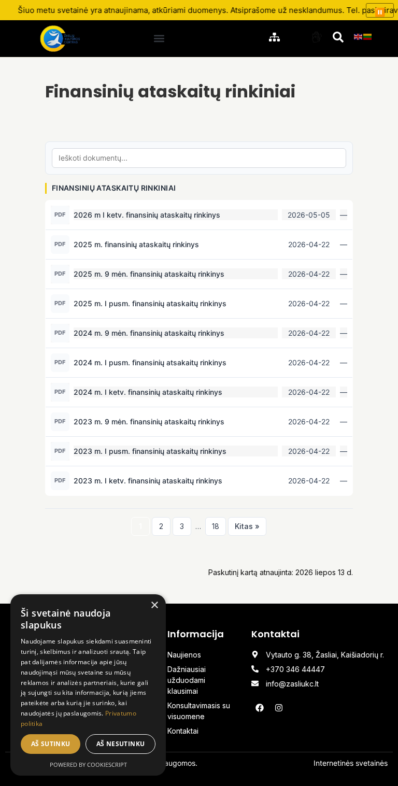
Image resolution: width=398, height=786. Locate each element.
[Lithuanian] (368, 36)
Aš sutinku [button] (50, 743)
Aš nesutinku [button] (120, 743)
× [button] (154, 605)
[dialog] (88, 685)
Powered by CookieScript (88, 764)
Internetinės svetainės (351, 763)
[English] (358, 36)
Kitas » (247, 526)
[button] (159, 38)
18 (215, 526)
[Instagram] (279, 707)
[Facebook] (259, 707)
